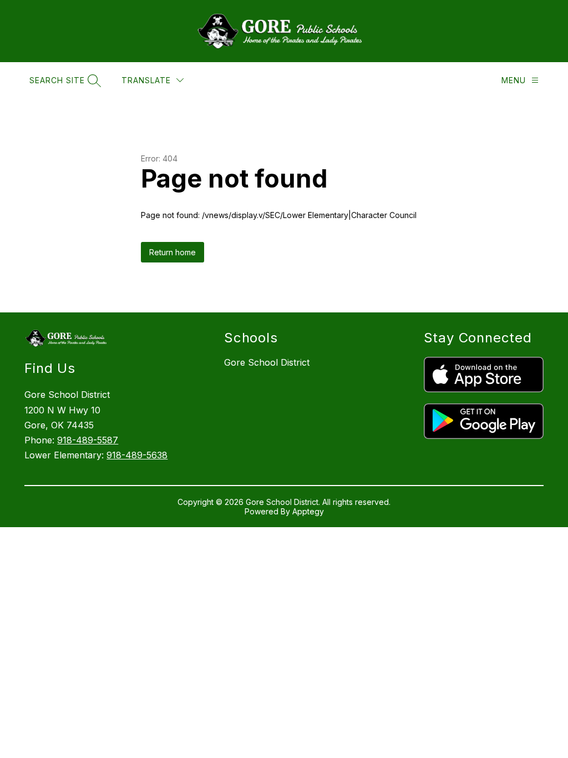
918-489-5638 (137, 455)
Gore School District (267, 362)
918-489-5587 (87, 440)
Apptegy (308, 511)
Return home (172, 252)
